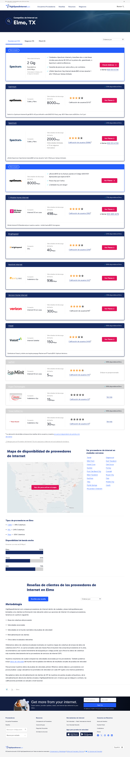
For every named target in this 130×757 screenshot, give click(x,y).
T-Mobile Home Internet (18, 197)
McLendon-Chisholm (94, 489)
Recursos (71, 7)
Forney (108, 468)
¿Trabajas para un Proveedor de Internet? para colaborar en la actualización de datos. (37, 441)
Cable (10, 525)
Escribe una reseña (38, 599)
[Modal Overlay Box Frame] (65, 704)
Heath (108, 485)
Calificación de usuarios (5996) (79, 142)
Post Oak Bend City (94, 471)
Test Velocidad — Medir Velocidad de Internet (79, 721)
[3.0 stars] (75, 138)
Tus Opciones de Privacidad (94, 751)
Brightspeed (13, 234)
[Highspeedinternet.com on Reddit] (108, 735)
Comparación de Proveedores (44, 721)
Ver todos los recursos (41, 731)
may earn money (11, 1)
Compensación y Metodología (58, 751)
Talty (88, 482)
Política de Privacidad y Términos (75, 751)
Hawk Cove (91, 464)
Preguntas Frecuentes (42, 728)
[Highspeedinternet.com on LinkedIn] (112, 735)
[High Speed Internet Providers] (18, 6)
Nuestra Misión (101, 725)
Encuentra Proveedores (46, 7)
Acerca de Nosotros (102, 721)
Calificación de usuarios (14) (79, 375)
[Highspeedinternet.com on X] (101, 735)
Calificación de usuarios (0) (79, 399)
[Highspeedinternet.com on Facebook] (98, 735)
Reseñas (62, 7)
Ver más (109, 397)
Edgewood (110, 458)
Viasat (10, 326)
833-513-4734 (113, 70)
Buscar (119, 6)
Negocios (82, 7)
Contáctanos (100, 728)
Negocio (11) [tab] (29, 41)
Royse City (110, 475)
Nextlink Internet (15, 264)
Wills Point (90, 461)
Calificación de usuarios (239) (79, 250)
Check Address (107, 65)
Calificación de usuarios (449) (80, 341)
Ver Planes (107, 100)
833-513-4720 (113, 143)
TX (12, 689)
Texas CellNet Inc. (15, 411)
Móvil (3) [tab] (42, 41)
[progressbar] (24, 552)
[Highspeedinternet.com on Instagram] (105, 735)
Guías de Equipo (40, 725)
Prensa (99, 731)
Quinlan (89, 468)
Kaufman (90, 478)
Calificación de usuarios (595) (79, 213)
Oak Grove (110, 464)
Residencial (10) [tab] (14, 41)
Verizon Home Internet (17, 295)
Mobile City (110, 482)
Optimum (12, 87)
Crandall (109, 471)
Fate (107, 478)
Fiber (9, 534)
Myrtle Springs (92, 485)
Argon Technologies (16, 386)
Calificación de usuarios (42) (79, 280)
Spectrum (12, 123)
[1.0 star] (70, 138)
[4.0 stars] (78, 138)
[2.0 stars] (73, 138)
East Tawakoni (111, 461)
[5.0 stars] (81, 138)
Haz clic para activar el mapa (45, 487)
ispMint (11, 362)
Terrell (89, 458)
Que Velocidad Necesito (73, 725)
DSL (9, 530)
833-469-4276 (113, 214)
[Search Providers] (25, 730)
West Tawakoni (92, 475)
